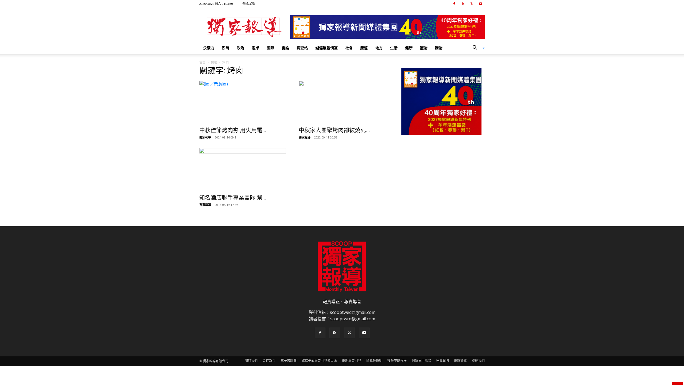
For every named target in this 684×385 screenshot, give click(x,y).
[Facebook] (454, 3)
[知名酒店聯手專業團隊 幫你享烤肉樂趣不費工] (242, 169)
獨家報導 (205, 137)
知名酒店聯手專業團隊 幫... (232, 197)
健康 (409, 47)
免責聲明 (442, 360)
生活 (394, 47)
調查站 (302, 47)
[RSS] (463, 3)
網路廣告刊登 (351, 360)
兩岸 (255, 47)
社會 (349, 47)
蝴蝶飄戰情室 (326, 47)
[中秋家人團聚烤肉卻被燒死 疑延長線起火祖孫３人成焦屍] (342, 102)
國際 (270, 47)
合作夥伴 (269, 360)
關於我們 (251, 360)
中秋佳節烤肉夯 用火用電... (232, 130)
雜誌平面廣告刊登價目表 (319, 360)
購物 (438, 47)
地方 (379, 47)
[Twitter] (472, 3)
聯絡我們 (478, 360)
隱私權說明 (374, 360)
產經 (364, 47)
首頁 (202, 62)
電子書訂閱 (289, 360)
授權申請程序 (397, 360)
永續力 (208, 47)
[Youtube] (481, 3)
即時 (225, 47)
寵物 (424, 47)
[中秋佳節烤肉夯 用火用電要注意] (242, 102)
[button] (477, 48)
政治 (240, 47)
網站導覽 (460, 360)
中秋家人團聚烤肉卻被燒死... (334, 130)
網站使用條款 (421, 360)
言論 (285, 47)
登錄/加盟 (248, 4)
